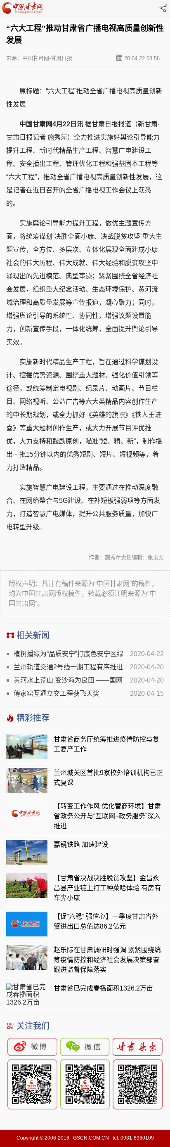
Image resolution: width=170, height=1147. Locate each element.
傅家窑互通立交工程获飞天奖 (56, 693)
